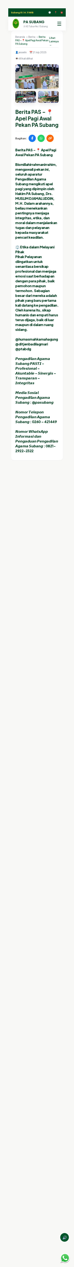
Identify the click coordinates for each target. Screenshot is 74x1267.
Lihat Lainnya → (54, 41)
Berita (32, 36)
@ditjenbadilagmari (31, 344)
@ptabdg (23, 349)
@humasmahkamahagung (36, 339)
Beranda (20, 36)
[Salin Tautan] (50, 138)
